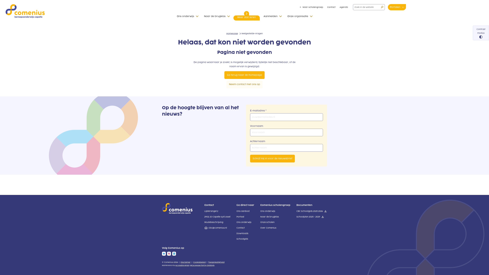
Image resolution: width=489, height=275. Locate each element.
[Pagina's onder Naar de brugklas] (228, 16)
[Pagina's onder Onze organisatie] (311, 16)
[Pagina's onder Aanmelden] (280, 16)
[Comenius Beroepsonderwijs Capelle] (25, 11)
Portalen (395, 7)
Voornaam (256, 126)
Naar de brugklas (215, 16)
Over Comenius (268, 228)
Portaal (240, 217)
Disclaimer (186, 262)
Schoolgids (242, 239)
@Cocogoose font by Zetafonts (202, 265)
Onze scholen (267, 222)
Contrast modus (481, 31)
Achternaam (257, 141)
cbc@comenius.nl (217, 228)
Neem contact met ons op (244, 84)
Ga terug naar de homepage (244, 75)
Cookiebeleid (199, 262)
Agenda (344, 7)
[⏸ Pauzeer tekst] (246, 13)
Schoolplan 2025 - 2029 (308, 217)
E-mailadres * (258, 110)
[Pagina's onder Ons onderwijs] (197, 16)
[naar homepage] (177, 213)
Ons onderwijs (185, 16)
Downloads (242, 233)
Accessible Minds (182, 265)
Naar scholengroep (313, 7)
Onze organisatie (297, 16)
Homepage (232, 33)
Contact (331, 7)
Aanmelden (270, 16)
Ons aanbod (242, 211)
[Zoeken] (382, 7)
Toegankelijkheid (216, 262)
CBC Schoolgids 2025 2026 (309, 211)
